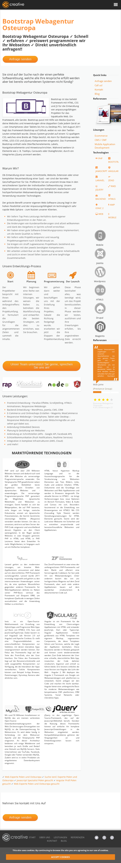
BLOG (64, 840)
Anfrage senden (20, 59)
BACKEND (100, 198)
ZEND (111, 180)
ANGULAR (113, 171)
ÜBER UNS (44, 837)
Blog (97, 93)
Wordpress (100, 281)
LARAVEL (99, 180)
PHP (100, 158)
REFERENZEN (77, 837)
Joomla (99, 263)
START (32, 837)
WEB (100, 213)
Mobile (99, 244)
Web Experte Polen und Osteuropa (23, 776)
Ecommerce (101, 135)
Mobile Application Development (105, 146)
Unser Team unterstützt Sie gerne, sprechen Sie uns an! (42, 366)
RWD (113, 186)
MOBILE (112, 217)
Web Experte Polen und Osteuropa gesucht (36, 783)
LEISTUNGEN (60, 837)
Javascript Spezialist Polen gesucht (35, 780)
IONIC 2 (99, 208)
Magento (99, 335)
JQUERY (99, 189)
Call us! (98, 85)
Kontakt (99, 89)
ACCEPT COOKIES (60, 856)
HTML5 (111, 198)
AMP (112, 204)
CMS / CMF (101, 139)
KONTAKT (52, 840)
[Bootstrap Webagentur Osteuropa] (13, 4)
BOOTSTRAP (114, 161)
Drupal (99, 317)
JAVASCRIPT (101, 171)
